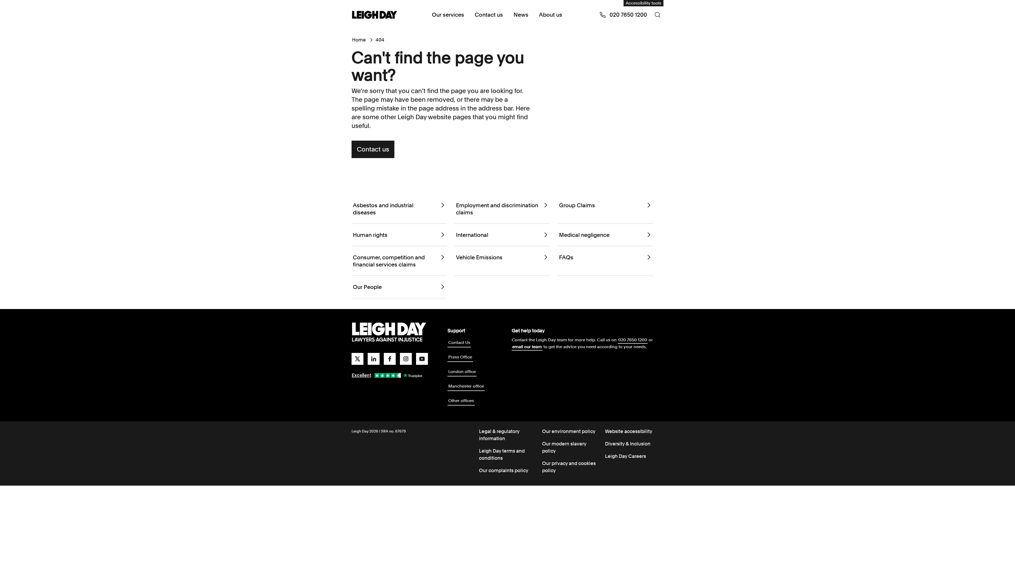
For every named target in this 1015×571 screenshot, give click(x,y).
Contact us (489, 14)
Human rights (370, 235)
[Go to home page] (375, 15)
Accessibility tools (643, 3)
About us (550, 14)
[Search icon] (657, 15)
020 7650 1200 (632, 339)
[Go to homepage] (389, 332)
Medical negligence (584, 235)
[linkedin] (374, 359)
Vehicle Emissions (479, 257)
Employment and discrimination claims (497, 209)
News (521, 14)
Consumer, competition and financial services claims (389, 261)
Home (359, 40)
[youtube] (422, 359)
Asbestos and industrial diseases (383, 209)
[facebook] (390, 359)
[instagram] (406, 359)
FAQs (566, 257)
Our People (367, 287)
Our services (448, 14)
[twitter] (357, 359)
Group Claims (577, 205)
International (472, 235)
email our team (527, 346)
